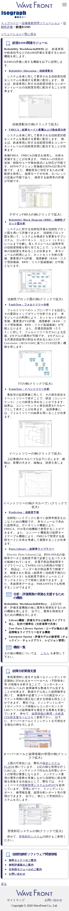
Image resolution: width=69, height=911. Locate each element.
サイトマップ (16, 900)
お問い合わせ (53, 900)
